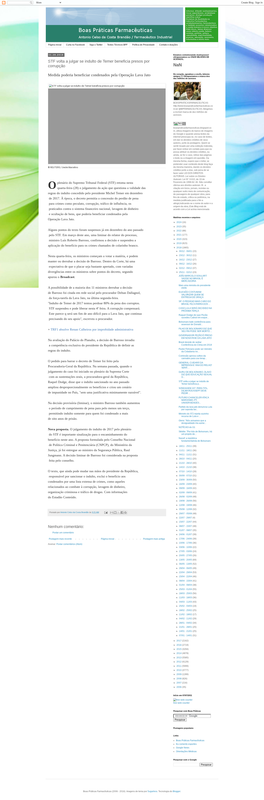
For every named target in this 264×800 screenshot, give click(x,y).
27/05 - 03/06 (186, 551)
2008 (179, 678)
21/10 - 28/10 (186, 463)
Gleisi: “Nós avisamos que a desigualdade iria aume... (192, 421)
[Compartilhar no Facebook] (122, 512)
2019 (179, 243)
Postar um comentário (63, 532)
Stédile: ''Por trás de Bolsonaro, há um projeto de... (195, 432)
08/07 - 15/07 (186, 526)
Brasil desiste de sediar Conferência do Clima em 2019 (195, 343)
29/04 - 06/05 (186, 568)
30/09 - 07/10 (186, 475)
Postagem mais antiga (154, 539)
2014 (179, 653)
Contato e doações (168, 45)
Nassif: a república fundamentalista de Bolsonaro (195, 439)
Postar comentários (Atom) (69, 544)
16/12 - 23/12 (186, 259)
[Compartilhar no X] (118, 512)
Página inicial (54, 45)
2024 (179, 222)
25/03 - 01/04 (186, 589)
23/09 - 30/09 (186, 479)
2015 (179, 649)
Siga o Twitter (96, 45)
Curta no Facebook (75, 45)
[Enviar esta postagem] (105, 512)
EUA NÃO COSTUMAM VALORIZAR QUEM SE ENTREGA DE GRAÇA (191, 294)
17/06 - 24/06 (186, 538)
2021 (179, 235)
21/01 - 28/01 (186, 627)
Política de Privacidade (143, 45)
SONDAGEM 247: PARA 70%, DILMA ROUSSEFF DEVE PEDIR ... (193, 391)
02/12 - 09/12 (186, 268)
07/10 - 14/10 (186, 471)
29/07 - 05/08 (186, 513)
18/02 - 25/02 (186, 610)
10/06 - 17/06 (186, 543)
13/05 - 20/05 (186, 560)
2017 (179, 640)
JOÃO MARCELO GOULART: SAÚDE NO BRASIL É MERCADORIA (193, 278)
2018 (179, 247)
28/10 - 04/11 (186, 458)
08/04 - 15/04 (186, 581)
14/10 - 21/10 (186, 467)
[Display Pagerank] (179, 125)
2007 (179, 683)
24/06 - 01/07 (186, 534)
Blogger (176, 791)
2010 (179, 670)
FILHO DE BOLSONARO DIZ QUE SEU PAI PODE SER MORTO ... (195, 329)
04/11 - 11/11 (186, 454)
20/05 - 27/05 (186, 555)
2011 (179, 666)
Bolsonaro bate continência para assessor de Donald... (194, 323)
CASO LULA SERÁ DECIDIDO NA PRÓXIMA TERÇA (195, 309)
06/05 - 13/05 (186, 564)
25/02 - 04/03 (186, 606)
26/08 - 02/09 (186, 496)
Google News (182, 747)
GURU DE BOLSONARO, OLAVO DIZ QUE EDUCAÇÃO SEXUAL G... (195, 375)
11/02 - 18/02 (186, 614)
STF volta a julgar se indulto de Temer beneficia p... (194, 382)
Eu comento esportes (186, 744)
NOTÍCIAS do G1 (187, 427)
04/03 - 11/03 (186, 602)
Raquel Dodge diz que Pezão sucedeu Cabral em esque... (194, 316)
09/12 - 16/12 (186, 264)
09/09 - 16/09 (186, 488)
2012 (179, 661)
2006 (179, 687)
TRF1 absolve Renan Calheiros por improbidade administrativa (92, 329)
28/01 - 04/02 (186, 623)
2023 (179, 226)
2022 (179, 230)
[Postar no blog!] (115, 512)
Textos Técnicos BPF (117, 45)
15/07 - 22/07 (186, 522)
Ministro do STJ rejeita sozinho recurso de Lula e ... (194, 415)
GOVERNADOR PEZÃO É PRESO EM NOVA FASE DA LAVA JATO (195, 336)
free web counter (181, 703)
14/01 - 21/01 (186, 631)
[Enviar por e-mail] (112, 512)
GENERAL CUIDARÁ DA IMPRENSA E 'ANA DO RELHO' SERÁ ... (195, 365)
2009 (179, 674)
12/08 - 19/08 (186, 505)
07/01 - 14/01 (186, 635)
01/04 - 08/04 (186, 585)
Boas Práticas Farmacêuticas (190, 740)
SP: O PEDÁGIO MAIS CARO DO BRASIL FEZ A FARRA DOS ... (195, 302)
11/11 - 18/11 (186, 450)
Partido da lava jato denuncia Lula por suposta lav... (195, 408)
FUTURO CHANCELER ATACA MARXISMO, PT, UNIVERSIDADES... (194, 400)
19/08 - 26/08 (186, 501)
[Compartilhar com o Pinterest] (125, 512)
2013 (179, 657)
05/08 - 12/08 (186, 509)
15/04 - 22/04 (186, 576)
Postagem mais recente (60, 539)
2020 (179, 239)
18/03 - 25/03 (186, 593)
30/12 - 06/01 (186, 251)
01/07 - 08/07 (186, 530)
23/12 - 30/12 (186, 255)
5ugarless (152, 791)
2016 (179, 645)
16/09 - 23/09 (186, 484)
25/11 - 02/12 (186, 272)
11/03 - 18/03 (186, 597)
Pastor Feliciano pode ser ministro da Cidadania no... (195, 350)
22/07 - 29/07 (186, 517)
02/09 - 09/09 (186, 492)
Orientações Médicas (186, 751)
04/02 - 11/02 (186, 618)
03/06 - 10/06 (186, 547)
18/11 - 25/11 (186, 446)
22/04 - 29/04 (186, 572)
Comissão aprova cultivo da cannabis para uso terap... (193, 357)
